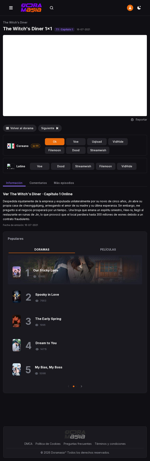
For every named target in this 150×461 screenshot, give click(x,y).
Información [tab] (14, 182)
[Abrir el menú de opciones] (10, 7)
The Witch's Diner (15, 22)
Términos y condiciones (110, 443)
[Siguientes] (81, 386)
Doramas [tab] (41, 249)
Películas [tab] (108, 249)
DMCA (28, 443)
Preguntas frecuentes (78, 443)
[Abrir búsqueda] (51, 7)
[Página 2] (76, 386)
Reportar (141, 119)
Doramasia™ (58, 452)
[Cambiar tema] (139, 7)
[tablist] (75, 249)
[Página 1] (73, 386)
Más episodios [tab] (64, 182)
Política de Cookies (48, 443)
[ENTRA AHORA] (130, 8)
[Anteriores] (69, 386)
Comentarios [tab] (38, 182)
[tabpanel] (75, 321)
